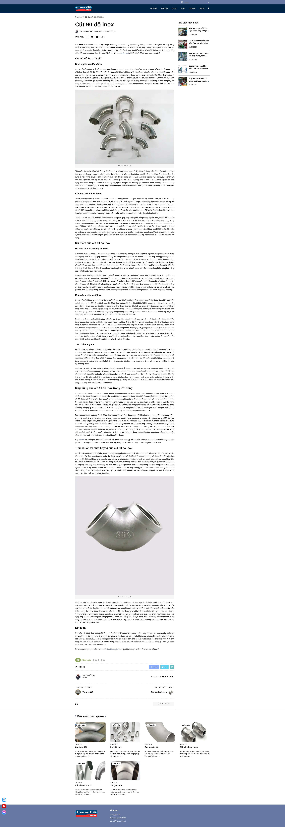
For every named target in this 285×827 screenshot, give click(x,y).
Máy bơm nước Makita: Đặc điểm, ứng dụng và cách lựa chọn (198, 30)
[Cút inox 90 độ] (160, 732)
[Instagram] (170, 677)
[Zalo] (4, 800)
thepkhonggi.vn (113, 649)
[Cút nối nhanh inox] (195, 732)
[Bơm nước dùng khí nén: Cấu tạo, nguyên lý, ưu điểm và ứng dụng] (182, 69)
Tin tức (182, 8)
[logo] (83, 11)
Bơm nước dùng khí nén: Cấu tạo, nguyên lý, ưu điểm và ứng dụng (199, 68)
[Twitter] (165, 677)
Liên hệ (201, 8)
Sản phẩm (164, 8)
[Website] (163, 677)
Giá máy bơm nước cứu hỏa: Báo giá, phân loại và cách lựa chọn (199, 43)
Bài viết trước (84, 687)
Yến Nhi (89, 31)
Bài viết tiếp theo (163, 687)
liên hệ (81, 440)
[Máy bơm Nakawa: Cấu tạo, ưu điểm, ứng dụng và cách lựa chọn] (182, 81)
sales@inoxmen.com (118, 821)
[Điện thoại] (4, 806)
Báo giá (174, 8)
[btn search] (207, 3)
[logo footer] (91, 813)
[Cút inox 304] (90, 732)
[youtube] (172, 677)
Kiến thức (192, 8)
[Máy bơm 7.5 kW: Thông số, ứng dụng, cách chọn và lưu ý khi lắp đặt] (182, 56)
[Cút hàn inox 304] (90, 770)
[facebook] (160, 677)
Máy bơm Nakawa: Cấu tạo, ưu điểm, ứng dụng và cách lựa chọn (199, 81)
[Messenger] (4, 812)
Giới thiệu (153, 8)
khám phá (125, 53)
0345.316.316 (115, 815)
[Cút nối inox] (125, 732)
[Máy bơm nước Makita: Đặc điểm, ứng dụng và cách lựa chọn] (182, 31)
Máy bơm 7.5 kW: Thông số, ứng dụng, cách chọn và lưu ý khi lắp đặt (199, 55)
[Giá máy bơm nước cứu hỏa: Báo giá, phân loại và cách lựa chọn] (182, 44)
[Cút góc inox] (125, 770)
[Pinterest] (167, 677)
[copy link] (102, 37)
